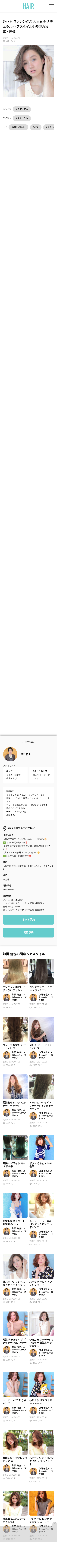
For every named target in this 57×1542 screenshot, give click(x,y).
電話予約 (28, 935)
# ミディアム (22, 109)
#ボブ (35, 127)
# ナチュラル (22, 118)
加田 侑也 (26, 757)
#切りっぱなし (18, 127)
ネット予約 (28, 923)
